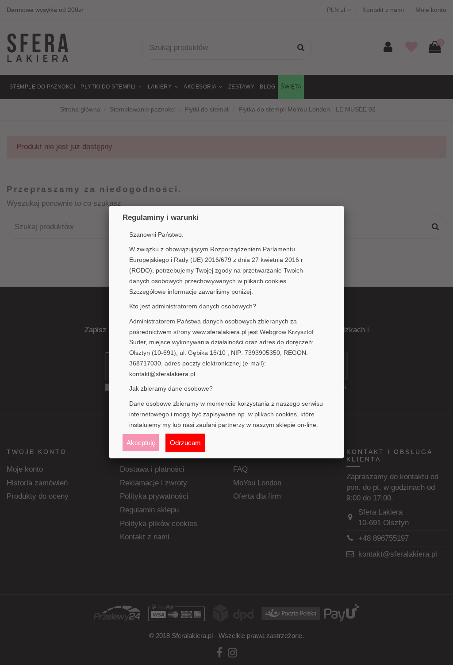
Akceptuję (141, 442)
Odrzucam (185, 442)
